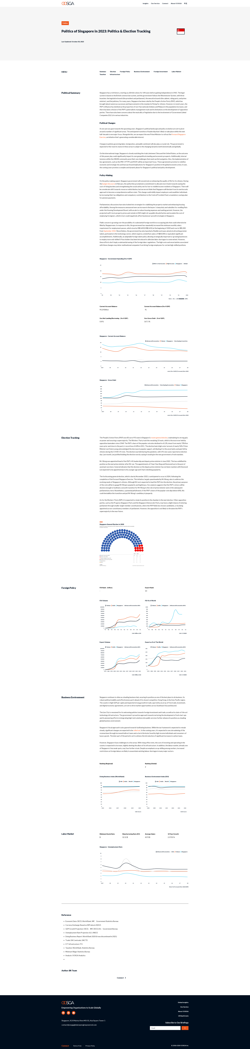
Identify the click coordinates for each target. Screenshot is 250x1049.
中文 (185, 3)
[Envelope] (73, 1013)
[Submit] (185, 1028)
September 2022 (110, 231)
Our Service (155, 3)
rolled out (136, 730)
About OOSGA (176, 3)
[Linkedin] (68, 1013)
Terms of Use (77, 1046)
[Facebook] (63, 1013)
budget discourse (108, 184)
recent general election (159, 438)
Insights (145, 3)
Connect (165, 3)
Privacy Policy (90, 1046)
